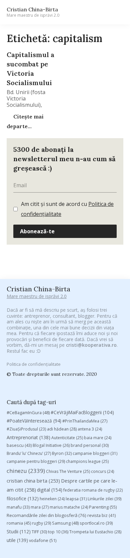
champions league (87, 461)
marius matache (69, 507)
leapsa (76, 499)
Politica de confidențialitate (34, 364)
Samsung (65, 523)
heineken (52, 499)
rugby (41, 523)
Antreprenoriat (28, 437)
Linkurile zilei (104, 499)
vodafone (42, 540)
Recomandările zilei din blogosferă (46, 515)
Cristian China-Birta (33, 12)
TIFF (39, 532)
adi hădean (62, 429)
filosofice (23, 498)
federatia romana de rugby (93, 490)
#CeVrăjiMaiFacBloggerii (82, 412)
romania (19, 523)
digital (49, 490)
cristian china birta (33, 480)
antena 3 (90, 429)
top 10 (58, 532)
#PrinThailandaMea (84, 421)
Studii (19, 531)
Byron (62, 453)
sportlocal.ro (96, 523)
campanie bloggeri (95, 453)
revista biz (101, 515)
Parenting (103, 507)
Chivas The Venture (68, 471)
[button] (115, 12)
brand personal (90, 445)
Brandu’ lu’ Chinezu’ (29, 453)
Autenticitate (67, 438)
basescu (19, 445)
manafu (18, 507)
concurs (102, 471)
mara (40, 507)
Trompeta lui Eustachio (95, 532)
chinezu (26, 471)
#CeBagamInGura (28, 412)
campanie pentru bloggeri (36, 461)
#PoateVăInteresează (34, 421)
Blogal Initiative (51, 445)
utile (17, 540)
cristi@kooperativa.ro (91, 345)
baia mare (97, 438)
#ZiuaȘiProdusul (26, 429)
